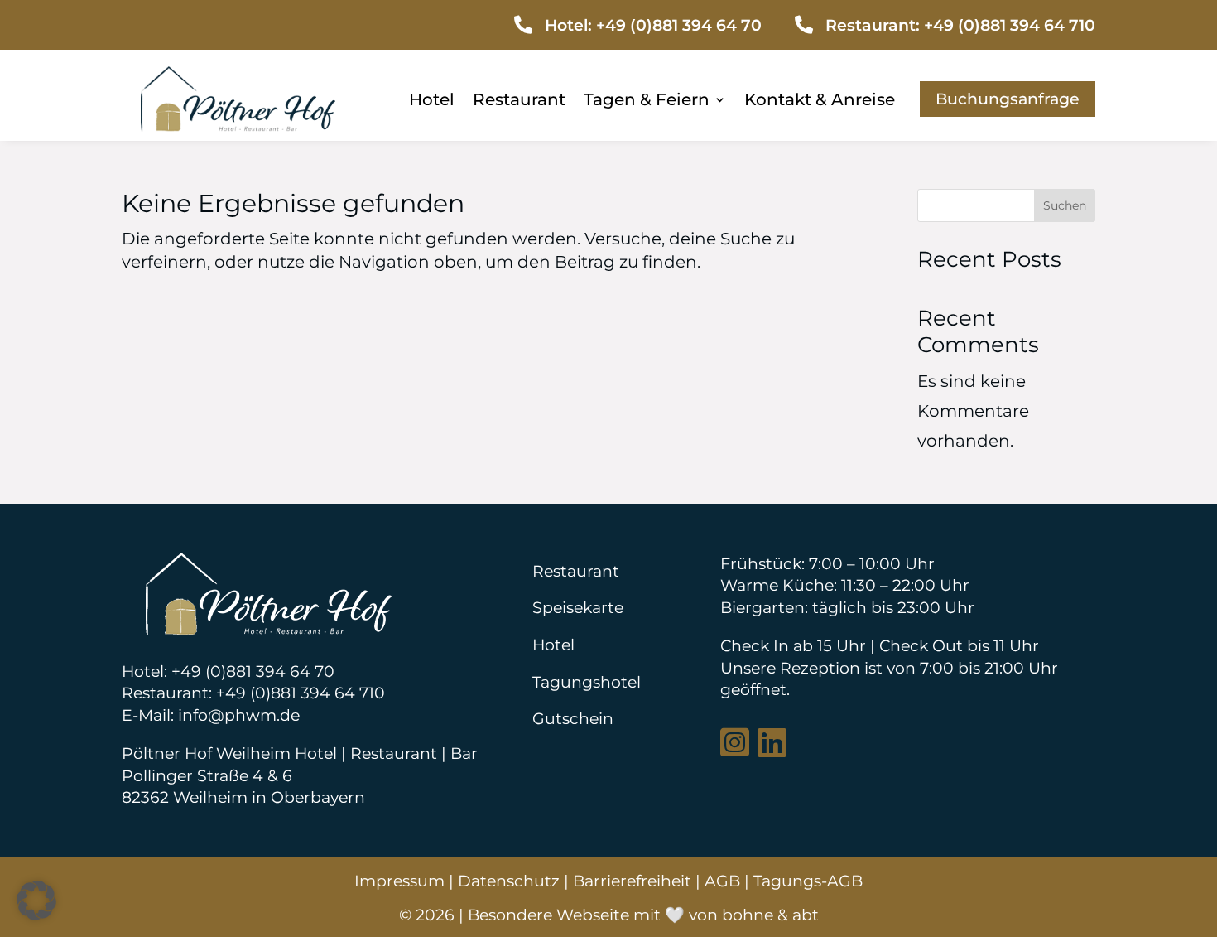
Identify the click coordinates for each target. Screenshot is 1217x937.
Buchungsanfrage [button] (1008, 99)
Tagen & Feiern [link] (647, 101)
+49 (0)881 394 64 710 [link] (300, 693)
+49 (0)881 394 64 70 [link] (252, 671)
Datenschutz (509, 881)
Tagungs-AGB (808, 881)
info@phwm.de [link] (239, 715)
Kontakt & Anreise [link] (819, 101)
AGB (722, 881)
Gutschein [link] (572, 718)
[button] (36, 900)
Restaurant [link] (519, 101)
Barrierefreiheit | (639, 881)
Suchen (1064, 205)
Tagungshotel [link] (586, 682)
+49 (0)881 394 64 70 (679, 25)
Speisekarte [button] (577, 607)
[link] (238, 126)
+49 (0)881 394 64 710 (1009, 25)
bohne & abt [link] (770, 915)
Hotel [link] (432, 101)
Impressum (399, 881)
